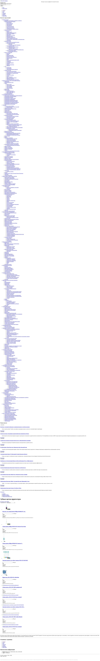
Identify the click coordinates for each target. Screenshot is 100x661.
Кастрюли (8, 53)
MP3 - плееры (9, 372)
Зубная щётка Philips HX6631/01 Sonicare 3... (12, 543)
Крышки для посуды (10, 56)
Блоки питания (7, 213)
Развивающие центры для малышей (15, 130)
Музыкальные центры (11, 377)
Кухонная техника (8, 41)
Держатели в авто (10, 330)
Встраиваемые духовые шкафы (10, 98)
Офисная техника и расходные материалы (9, 280)
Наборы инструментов (9, 157)
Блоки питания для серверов (12, 227)
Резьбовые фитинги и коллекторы (13, 167)
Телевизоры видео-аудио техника (8, 365)
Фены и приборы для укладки (12, 38)
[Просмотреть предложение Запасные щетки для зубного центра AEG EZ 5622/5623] (6, 558)
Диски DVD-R (9, 87)
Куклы (6, 136)
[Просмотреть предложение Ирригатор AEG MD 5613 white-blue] (4, 575)
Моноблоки (7, 252)
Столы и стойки (9, 287)
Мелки (8, 201)
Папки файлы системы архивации (11, 193)
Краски (8, 197)
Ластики (8, 198)
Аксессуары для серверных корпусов (13, 226)
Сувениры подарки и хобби (7, 349)
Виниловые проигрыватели (12, 373)
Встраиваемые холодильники (10, 104)
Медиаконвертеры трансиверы (10, 317)
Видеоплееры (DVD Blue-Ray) (12, 381)
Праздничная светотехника (9, 352)
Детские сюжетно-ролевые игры (10, 108)
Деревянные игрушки (8, 107)
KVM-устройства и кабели (9, 177)
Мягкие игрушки (8, 146)
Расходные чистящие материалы (10, 288)
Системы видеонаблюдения (9, 327)
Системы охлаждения (8, 237)
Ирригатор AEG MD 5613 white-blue (10, 577)
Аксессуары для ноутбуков (9, 273)
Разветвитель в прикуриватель (10, 403)
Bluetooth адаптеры (8, 308)
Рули (7, 263)
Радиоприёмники (10, 379)
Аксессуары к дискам (10, 85)
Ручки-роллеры (9, 206)
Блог (3, 12)
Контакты (4, 646)
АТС (5, 281)
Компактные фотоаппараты (9, 417)
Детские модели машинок (11, 140)
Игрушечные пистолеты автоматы (13, 114)
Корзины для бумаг (8, 191)
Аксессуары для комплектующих (10, 212)
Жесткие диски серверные (11, 228)
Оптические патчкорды (9, 319)
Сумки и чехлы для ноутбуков (12, 278)
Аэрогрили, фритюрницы (13, 48)
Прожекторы (9, 67)
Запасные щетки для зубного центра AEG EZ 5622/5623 (15, 560)
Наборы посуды (9, 58)
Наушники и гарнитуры (11, 378)
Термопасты (9, 240)
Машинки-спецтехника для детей (13, 141)
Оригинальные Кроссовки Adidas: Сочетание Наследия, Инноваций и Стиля (14, 481)
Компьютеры (7, 245)
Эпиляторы (9, 40)
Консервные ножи (10, 55)
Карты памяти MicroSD (11, 91)
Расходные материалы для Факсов (13, 303)
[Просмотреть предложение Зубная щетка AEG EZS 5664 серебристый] (10, 585)
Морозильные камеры (8, 268)
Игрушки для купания (8, 115)
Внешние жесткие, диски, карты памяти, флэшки (11, 80)
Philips (8, 501)
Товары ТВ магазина (8, 364)
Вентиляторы (9, 22)
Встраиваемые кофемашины (10, 99)
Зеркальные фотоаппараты (9, 416)
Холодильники (7, 271)
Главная (3, 10)
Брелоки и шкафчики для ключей (12, 187)
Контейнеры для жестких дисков (12, 217)
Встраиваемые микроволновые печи (11, 100)
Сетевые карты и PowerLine (9, 322)
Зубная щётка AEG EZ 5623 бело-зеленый (12, 597)
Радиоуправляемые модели (9, 353)
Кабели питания (7, 182)
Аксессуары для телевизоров (10, 366)
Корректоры (9, 196)
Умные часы (7, 347)
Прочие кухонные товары (11, 50)
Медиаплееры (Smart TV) (11, 383)
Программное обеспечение (9, 255)
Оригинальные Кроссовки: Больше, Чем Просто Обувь (10, 488)
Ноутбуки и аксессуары (6, 272)
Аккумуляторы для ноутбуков (12, 274)
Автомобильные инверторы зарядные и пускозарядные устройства (16, 397)
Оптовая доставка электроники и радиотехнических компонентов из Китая (14, 433)
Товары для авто (5, 392)
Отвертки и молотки (10, 163)
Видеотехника (7, 380)
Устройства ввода (8, 257)
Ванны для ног (9, 31)
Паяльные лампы (8, 158)
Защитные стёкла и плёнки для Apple (13, 341)
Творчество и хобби (8, 354)
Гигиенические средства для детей (13, 106)
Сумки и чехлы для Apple (11, 343)
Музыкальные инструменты (10, 390)
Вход (3, 7)
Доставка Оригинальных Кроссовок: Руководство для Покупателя (13, 467)
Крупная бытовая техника (7, 265)
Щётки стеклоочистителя (11, 396)
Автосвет (8, 395)
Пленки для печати (10, 294)
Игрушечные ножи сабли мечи (12, 113)
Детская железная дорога (11, 139)
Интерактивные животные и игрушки (13, 133)
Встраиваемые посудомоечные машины (12, 102)
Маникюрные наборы (10, 33)
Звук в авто (7, 401)
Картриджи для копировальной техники (14, 292)
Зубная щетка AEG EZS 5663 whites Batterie (12, 616)
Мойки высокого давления (9, 407)
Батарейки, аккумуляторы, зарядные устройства (13, 20)
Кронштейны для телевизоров (12, 368)
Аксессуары (7, 186)
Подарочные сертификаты (9, 351)
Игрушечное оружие (8, 112)
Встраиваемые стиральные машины (11, 103)
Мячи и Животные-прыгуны (12, 126)
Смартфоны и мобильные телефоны (11, 346)
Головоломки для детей (11, 355)
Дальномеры (9, 153)
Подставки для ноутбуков (11, 276)
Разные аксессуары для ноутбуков (13, 277)
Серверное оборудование (9, 225)
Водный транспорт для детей (12, 138)
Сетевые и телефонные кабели (10, 183)
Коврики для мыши (10, 261)
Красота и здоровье (5, 495)
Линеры (8, 199)
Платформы (7, 253)
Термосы (8, 63)
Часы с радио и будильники (11, 77)
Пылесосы (8, 74)
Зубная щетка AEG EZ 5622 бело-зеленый (12, 626)
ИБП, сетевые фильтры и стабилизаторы (12, 243)
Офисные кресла (10, 286)
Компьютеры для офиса (11, 248)
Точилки (8, 208)
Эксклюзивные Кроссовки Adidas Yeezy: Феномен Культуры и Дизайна (13, 474)
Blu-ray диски (9, 84)
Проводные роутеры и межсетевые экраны (12, 321)
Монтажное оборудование (11, 315)
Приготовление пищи (10, 47)
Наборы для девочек (8, 147)
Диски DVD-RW (10, 88)
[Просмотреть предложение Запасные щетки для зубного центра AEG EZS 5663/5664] (13, 604)
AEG (6, 501)
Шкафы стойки (9, 316)
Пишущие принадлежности (9, 194)
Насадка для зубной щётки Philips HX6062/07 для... (14, 511)
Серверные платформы (11, 235)
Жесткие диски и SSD (10, 216)
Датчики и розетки (10, 171)
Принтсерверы (7, 320)
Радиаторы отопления (10, 166)
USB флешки (7, 81)
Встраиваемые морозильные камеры (11, 101)
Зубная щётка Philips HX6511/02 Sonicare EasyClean (14, 526)
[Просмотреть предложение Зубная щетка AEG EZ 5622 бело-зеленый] (10, 624)
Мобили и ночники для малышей (13, 123)
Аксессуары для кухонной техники (13, 42)
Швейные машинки (10, 78)
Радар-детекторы (8, 402)
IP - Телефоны (9, 300)
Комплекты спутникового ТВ (12, 382)
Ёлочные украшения (8, 350)
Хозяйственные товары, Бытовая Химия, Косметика (14, 173)
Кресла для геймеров (10, 285)
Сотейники (9, 61)
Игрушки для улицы (8, 131)
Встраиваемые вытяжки (9, 97)
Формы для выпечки (10, 64)
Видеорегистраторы (8, 400)
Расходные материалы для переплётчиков (14, 296)
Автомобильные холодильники (10, 399)
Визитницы (9, 188)
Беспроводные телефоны (11, 301)
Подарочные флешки (8, 93)
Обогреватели (9, 25)
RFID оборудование (8, 326)
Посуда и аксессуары (8, 52)
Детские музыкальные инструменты (13, 145)
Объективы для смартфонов (12, 334)
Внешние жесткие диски (9, 82)
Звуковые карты (7, 218)
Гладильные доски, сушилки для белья (13, 72)
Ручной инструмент (8, 160)
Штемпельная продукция (11, 209)
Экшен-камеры (7, 420)
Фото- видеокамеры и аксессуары (8, 413)
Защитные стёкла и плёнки (11, 332)
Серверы (6, 256)
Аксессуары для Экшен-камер (10, 414)
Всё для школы (7, 189)
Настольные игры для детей (12, 361)
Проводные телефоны (10, 302)
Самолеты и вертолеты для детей (12, 143)
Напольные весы (10, 36)
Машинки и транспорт (9, 137)
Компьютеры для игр (10, 247)
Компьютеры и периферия (7, 241)
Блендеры (10, 44)
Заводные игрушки (8, 111)
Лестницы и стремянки (9, 156)
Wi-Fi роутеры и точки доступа (10, 309)
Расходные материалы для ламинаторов (14, 295)
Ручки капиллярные (10, 202)
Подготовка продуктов (11, 43)
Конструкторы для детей (13, 129)
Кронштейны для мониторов (12, 250)
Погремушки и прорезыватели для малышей (14, 127)
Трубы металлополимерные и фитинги (14, 168)
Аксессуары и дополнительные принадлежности (13, 95)
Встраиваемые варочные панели (10, 96)
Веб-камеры (7, 242)
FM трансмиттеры (8, 393)
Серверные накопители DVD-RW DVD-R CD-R (15, 234)
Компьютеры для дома (11, 246)
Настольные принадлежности (10, 192)
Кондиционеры (9, 24)
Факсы (8, 304)
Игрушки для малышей (9, 119)
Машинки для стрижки (11, 35)
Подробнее (2, 430)
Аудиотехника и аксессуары (10, 371)
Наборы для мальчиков (9, 148)
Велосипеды (7, 405)
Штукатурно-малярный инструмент (13, 164)
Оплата (3, 14)
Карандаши (9, 195)
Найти (2, 5)
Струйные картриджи (10, 297)
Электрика (6, 174)
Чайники (8, 65)
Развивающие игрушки (11, 128)
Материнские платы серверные (12, 231)
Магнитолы (9, 375)
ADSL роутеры (7, 307)
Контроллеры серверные (11, 229)
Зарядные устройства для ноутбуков (13, 275)
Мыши (8, 262)
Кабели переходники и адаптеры (12, 333)
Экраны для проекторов (13, 388)
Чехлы (8, 337)
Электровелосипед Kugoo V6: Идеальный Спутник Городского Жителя (13, 454)
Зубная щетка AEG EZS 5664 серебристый (12, 587)
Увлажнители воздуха (10, 28)
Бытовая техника (5, 19)
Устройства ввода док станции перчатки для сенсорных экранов (18, 336)
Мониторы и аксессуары (9, 249)
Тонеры (8, 298)
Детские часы (7, 110)
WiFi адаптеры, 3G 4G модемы (10, 310)
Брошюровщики (7, 282)
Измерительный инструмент (10, 152)
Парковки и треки (10, 142)
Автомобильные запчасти (9, 394)
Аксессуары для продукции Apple (11, 338)
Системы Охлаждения (11, 236)
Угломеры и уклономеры (11, 154)
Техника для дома (8, 70)
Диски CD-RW (9, 86)
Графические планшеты (11, 258)
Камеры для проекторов (13, 386)
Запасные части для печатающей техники (14, 291)
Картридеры (7, 89)
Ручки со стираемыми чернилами (13, 204)
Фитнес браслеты (8, 348)
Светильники (9, 68)
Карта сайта (4, 647)
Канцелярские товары (6, 185)
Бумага (8, 289)
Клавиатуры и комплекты (11, 260)
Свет (5, 66)
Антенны (6, 311)
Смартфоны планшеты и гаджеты (8, 328)
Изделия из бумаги (8, 190)
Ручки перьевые (9, 203)
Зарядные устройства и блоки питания (13, 340)
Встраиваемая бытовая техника (8, 94)
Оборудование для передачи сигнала (11, 318)
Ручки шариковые (10, 205)
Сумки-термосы (7, 411)
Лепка (8, 357)
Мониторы (9, 251)
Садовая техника (8, 408)
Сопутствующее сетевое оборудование (11, 324)
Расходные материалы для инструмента (12, 159)
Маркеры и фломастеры (11, 200)
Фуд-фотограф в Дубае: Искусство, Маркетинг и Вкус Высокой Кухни (13, 447)
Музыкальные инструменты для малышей (14, 124)
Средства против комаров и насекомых (11, 409)
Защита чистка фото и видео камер (11, 415)
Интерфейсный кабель (9, 181)
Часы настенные (9, 76)
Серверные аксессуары (11, 233)
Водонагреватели (10, 23)
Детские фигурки (8, 109)
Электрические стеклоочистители (13, 79)
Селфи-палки (9, 335)
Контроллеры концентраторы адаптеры (12, 219)
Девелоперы (9, 290)
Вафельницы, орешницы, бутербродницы (16, 49)
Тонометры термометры (11, 37)
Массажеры (9, 34)
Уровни (8, 155)
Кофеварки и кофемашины (13, 46)
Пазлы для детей (10, 362)
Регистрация (4, 8)
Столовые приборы (10, 62)
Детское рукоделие (10, 356)
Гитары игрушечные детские (14, 125)
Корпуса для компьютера (9, 220)
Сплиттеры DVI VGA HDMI (10, 184)
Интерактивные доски (13, 385)
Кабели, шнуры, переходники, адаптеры (9, 176)
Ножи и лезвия (9, 162)
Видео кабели (7, 180)
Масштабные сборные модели (12, 358)
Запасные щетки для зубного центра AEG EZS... (13, 606)
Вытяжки (6, 266)
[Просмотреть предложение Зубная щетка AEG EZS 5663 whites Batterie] (10, 614)
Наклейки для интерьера (11, 360)
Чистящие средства (8, 264)
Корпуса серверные (10, 230)
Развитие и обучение (8, 149)
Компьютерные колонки (9, 244)
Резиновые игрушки (10, 118)
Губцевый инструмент (11, 161)
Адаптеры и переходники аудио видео (11, 179)
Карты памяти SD (10, 92)
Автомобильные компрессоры (10, 398)
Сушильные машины (8, 270)
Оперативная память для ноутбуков (11, 223)
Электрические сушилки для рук (12, 29)
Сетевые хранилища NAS (9, 323)
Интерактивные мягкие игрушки (12, 134)
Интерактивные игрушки (9, 132)
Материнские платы (8, 221)
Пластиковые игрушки (11, 117)
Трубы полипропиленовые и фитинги (13, 169)
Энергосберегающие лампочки (12, 69)
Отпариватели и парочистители (12, 73)
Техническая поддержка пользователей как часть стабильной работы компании (15, 440)
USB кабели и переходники (9, 178)
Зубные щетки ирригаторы (11, 32)
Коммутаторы (7, 312)
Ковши (8, 54)
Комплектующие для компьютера (8, 211)
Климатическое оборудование (10, 21)
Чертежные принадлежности (10, 210)
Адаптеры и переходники (11, 339)
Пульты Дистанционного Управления (13, 370)
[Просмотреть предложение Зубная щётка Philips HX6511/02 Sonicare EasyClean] (6, 524)
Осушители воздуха (10, 26)
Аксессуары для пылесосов (11, 71)
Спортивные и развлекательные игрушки (12, 150)
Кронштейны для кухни (13, 51)
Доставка (4, 13)
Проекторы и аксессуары (11, 384)
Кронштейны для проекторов (14, 387)
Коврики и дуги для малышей (12, 121)
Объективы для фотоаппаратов (10, 418)
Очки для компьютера (10, 369)
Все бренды (2, 501)
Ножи (8, 59)
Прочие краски (9, 363)
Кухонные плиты (8, 267)
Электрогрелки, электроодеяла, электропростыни (15, 39)
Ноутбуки (6, 279)
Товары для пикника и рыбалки (10, 412)
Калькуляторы (7, 283)
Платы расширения (10, 232)
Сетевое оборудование (6, 306)
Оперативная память (8, 222)
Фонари (6, 172)
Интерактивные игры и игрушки (12, 116)
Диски (6, 83)
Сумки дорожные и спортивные (10, 410)
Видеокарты (7, 214)
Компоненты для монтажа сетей (10, 313)
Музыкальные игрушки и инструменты (12, 144)
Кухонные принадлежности (12, 57)
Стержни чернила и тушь (11, 207)
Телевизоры (7, 391)
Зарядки (8, 331)
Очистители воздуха (10, 27)
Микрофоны (9, 376)
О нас (3, 11)
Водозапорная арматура (11, 165)
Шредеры (6, 305)
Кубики (8, 122)
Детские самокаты (8, 406)
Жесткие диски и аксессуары (10, 215)
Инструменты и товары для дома (8, 151)
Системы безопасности (6, 325)
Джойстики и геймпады (11, 259)
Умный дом (7, 170)
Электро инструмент (8, 175)
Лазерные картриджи (10, 293)
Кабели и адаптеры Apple (11, 342)
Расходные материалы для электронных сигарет (13, 345)
